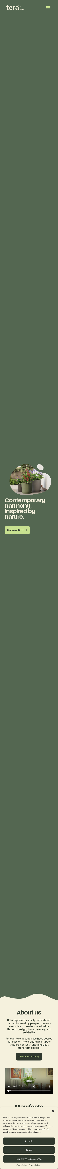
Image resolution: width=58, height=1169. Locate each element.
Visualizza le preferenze (29, 1159)
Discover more (27, 1056)
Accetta (29, 1141)
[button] (53, 1111)
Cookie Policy (21, 1165)
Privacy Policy (34, 1165)
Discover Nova (15, 530)
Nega (29, 1150)
